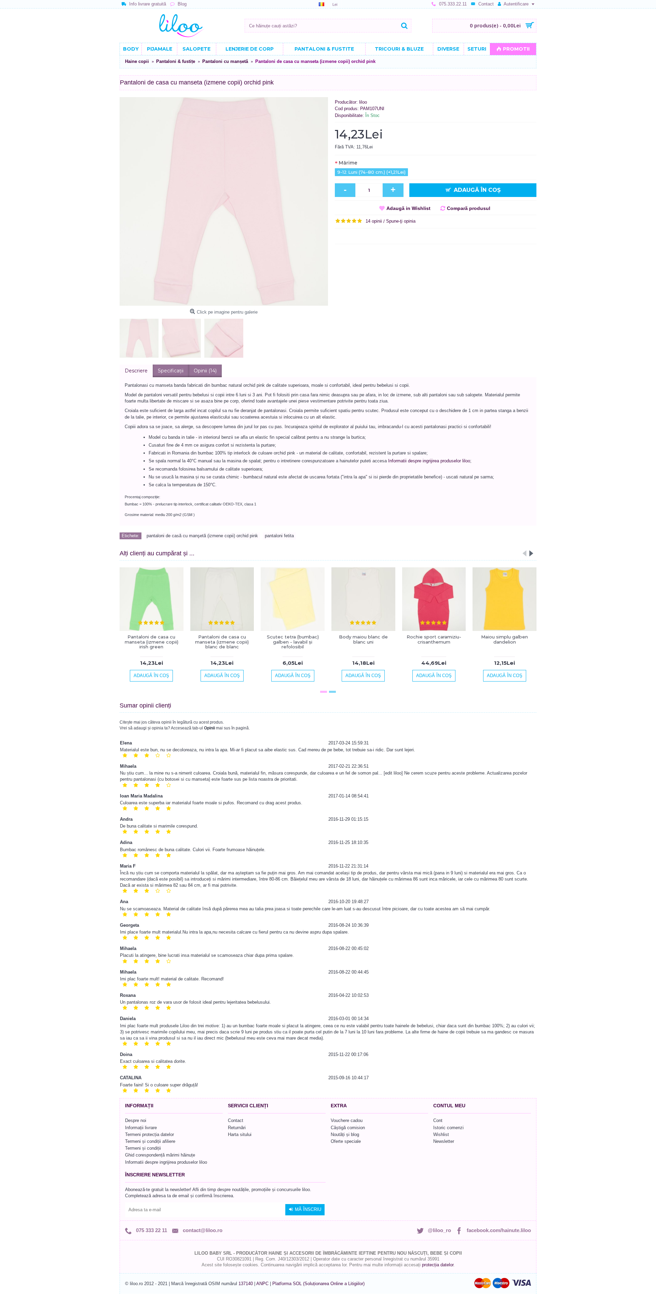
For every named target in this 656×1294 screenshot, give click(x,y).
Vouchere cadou (347, 1120)
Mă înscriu (308, 1209)
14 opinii (374, 221)
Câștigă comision (348, 1127)
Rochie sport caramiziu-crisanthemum (434, 639)
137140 (245, 1283)
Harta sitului (239, 1134)
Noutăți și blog (345, 1134)
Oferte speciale (346, 1141)
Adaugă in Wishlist (408, 208)
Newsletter (443, 1141)
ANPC (262, 1283)
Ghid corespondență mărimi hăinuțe (160, 1155)
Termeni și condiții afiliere (150, 1141)
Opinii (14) (205, 371)
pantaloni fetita (279, 535)
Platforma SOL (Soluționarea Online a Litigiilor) (318, 1283)
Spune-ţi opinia (400, 221)
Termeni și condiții (143, 1148)
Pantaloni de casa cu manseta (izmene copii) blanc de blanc (222, 641)
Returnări (237, 1127)
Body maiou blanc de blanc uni (363, 639)
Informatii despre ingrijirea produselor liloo (429, 460)
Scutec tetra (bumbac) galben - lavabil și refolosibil (293, 641)
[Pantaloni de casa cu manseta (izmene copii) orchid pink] (224, 201)
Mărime (348, 163)
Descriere (136, 371)
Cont (437, 1120)
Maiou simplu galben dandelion (504, 639)
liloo (363, 102)
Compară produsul (468, 208)
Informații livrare (141, 1127)
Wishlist (441, 1134)
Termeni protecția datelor (149, 1134)
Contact (235, 1120)
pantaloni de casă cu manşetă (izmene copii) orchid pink (202, 535)
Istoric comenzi (448, 1127)
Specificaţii (170, 371)
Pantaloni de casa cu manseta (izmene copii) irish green (151, 641)
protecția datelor (437, 1264)
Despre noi (135, 1120)
